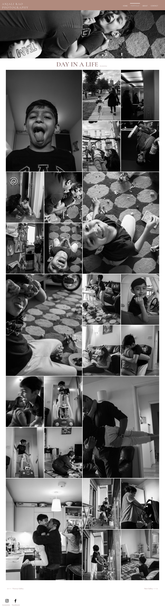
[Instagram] (7, 601)
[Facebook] (15, 601)
